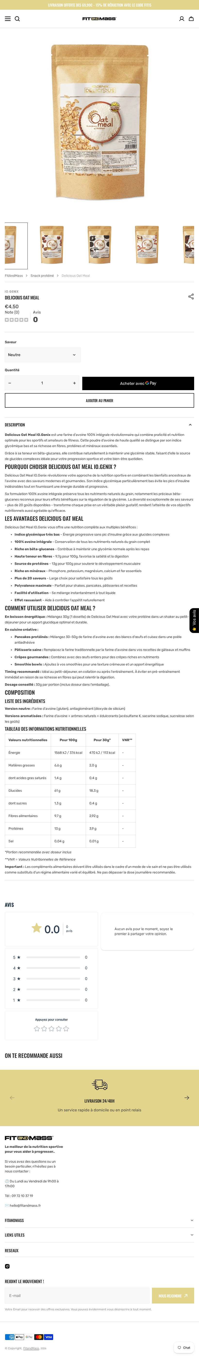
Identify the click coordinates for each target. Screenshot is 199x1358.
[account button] (182, 19)
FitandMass (31, 1348)
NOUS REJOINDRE (170, 1295)
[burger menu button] (8, 19)
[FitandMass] (99, 18)
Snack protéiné (42, 276)
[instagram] (7, 1266)
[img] (16, 320)
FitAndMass (14, 276)
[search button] (17, 19)
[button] (191, 19)
